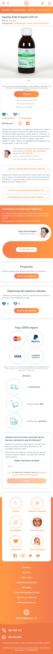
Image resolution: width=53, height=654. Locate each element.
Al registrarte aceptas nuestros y (29, 473)
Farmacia (5, 10)
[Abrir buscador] (8, 3)
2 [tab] (26, 80)
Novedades (15, 530)
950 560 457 (27, 153)
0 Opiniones (25, 118)
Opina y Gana (26, 577)
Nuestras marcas (19, 10)
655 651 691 (14, 637)
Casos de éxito (37, 530)
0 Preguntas (8, 118)
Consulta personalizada (34, 151)
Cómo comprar (37, 549)
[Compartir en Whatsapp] (20, 124)
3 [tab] (28, 80)
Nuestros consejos (37, 511)
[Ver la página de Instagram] (23, 556)
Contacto (26, 94)
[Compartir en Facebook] (28, 124)
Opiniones (16, 549)
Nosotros (26, 567)
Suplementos (19, 23)
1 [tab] (24, 80)
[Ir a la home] (26, 614)
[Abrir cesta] (49, 3)
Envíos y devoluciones (26, 602)
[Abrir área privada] (42, 3)
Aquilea (31, 10)
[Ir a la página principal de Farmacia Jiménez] (26, 3)
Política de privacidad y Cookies (26, 592)
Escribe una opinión (26, 310)
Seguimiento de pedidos (26, 582)
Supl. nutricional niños (38, 23)
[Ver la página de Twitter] (30, 556)
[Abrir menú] (3, 3)
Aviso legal (26, 587)
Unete (26, 481)
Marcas (15, 511)
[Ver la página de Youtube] (38, 556)
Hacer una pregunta (26, 276)
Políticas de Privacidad (28, 475)
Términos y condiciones (26, 597)
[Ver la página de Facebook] (15, 556)
